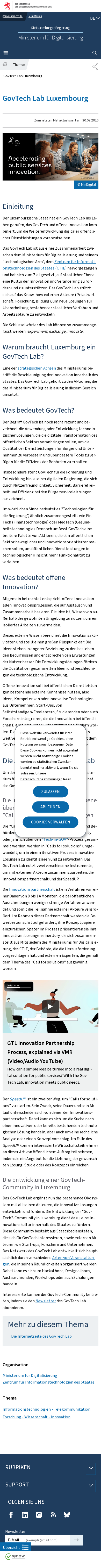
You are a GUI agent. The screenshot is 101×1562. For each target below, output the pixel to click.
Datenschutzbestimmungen (41, 779)
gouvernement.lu (13, 16)
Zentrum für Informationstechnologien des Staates (49, 1382)
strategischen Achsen (37, 368)
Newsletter (45, 1301)
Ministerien (35, 16)
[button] (50, 1035)
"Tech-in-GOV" (55, 839)
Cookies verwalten (50, 822)
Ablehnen (50, 806)
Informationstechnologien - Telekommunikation (46, 1409)
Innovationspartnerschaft (32, 889)
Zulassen (50, 791)
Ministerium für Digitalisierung (30, 1375)
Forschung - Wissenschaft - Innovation (36, 1417)
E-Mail (13, 1540)
